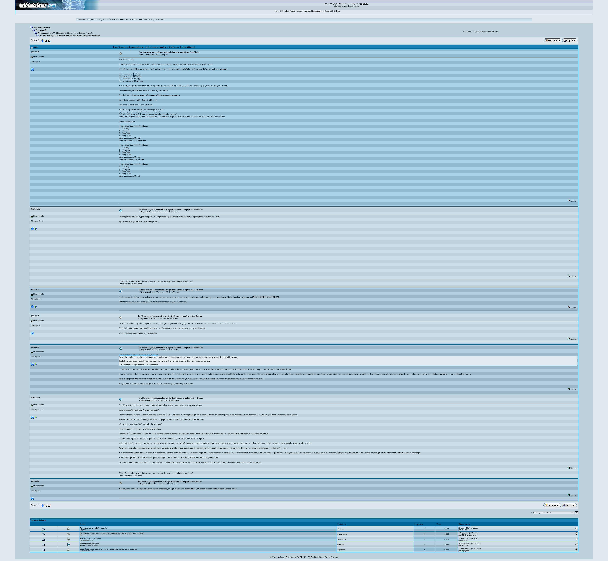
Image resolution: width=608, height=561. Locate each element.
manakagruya (342, 534)
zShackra (35, 289)
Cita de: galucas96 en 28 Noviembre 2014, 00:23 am (138, 355)
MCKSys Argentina (468, 535)
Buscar (299, 11)
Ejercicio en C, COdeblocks (90, 538)
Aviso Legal (279, 557)
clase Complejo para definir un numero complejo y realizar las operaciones (108, 549)
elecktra (340, 529)
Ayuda (292, 11)
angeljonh (341, 550)
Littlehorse (81, 33)
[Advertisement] (176, 189)
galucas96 (35, 52)
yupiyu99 (340, 544)
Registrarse (316, 11)
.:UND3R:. (465, 545)
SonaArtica (341, 539)
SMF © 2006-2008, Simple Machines (323, 557)
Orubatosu (35, 209)
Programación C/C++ (46, 33)
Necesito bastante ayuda (89, 544)
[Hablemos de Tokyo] (35, 229)
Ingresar (355, 4)
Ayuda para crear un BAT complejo (93, 528)
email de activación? (350, 6)
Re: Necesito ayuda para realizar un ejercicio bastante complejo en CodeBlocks (171, 209)
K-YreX (89, 33)
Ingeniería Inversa (86, 535)
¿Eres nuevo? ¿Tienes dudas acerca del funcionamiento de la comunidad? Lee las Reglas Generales (127, 20)
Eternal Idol (71, 33)
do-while (464, 540)
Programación (41, 30)
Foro (277, 11)
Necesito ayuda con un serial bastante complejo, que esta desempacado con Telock (112, 533)
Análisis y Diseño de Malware (89, 545)
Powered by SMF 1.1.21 (296, 557)
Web (282, 11)
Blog (287, 11)
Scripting (83, 530)
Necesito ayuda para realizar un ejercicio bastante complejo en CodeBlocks (70, 36)
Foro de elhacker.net (42, 27)
